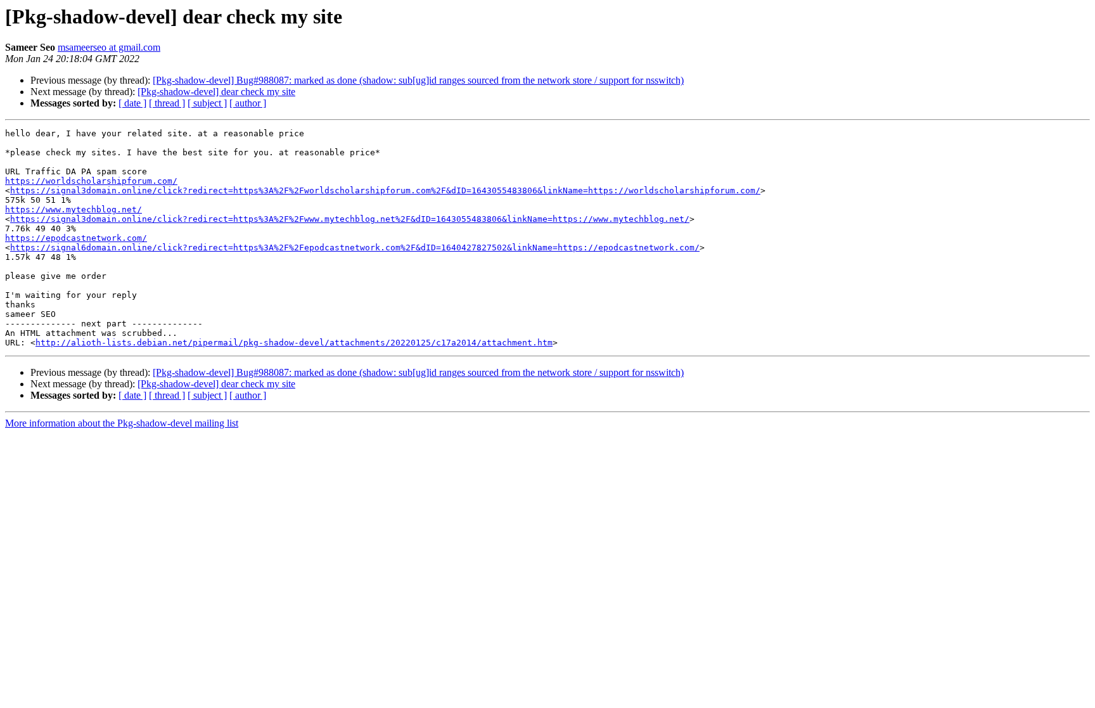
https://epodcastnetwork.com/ (76, 238)
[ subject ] (207, 103)
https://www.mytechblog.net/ (73, 209)
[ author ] (247, 103)
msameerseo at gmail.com (109, 47)
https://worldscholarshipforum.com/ (91, 181)
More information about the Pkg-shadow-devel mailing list (121, 423)
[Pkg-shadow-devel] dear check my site (216, 91)
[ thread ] (167, 103)
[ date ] (132, 103)
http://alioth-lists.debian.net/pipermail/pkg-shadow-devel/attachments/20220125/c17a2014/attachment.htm (294, 342)
